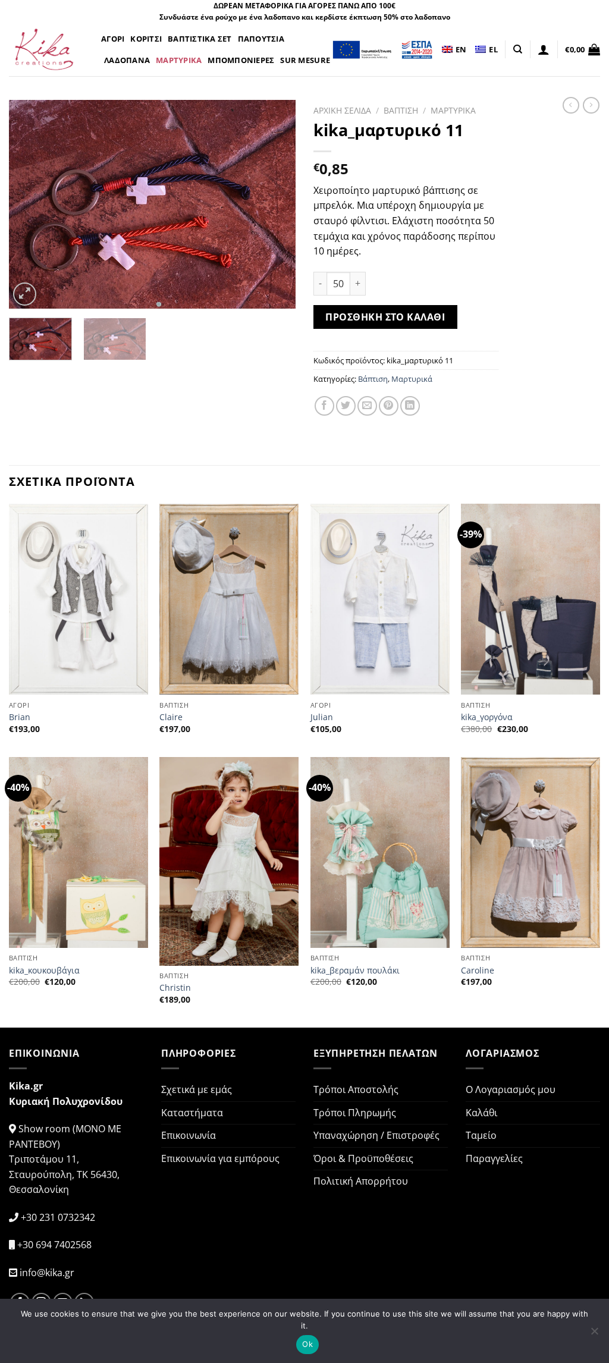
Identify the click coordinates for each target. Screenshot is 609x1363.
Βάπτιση (373, 378)
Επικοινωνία (188, 1135)
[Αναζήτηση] (517, 49)
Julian (321, 717)
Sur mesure (305, 60)
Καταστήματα (192, 1112)
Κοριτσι (146, 38)
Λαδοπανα (127, 60)
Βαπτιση (401, 110)
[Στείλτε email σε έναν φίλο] (367, 406)
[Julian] (380, 599)
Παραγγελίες (494, 1158)
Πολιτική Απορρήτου (360, 1181)
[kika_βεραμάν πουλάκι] (380, 853)
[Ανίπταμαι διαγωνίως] (24, 294)
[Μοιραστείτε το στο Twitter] (346, 406)
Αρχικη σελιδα (342, 110)
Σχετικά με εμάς (196, 1089)
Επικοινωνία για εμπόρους (220, 1158)
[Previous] (29, 204)
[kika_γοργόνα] (530, 599)
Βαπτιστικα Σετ (200, 38)
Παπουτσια (261, 38)
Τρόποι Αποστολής (355, 1089)
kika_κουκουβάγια (44, 970)
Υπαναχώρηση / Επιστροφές (376, 1135)
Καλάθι (481, 1112)
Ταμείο (481, 1135)
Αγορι (112, 38)
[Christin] (229, 861)
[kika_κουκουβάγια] (78, 853)
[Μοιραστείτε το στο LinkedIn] (410, 406)
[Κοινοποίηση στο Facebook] (324, 406)
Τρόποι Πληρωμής (354, 1112)
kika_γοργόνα (487, 717)
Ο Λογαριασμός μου (510, 1089)
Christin (175, 987)
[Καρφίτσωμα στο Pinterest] (388, 406)
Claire (171, 717)
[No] (594, 1334)
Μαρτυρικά (411, 378)
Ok (307, 1344)
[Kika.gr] (46, 49)
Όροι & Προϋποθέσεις (363, 1158)
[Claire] (229, 599)
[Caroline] (530, 853)
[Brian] (78, 599)
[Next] (274, 204)
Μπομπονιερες (241, 60)
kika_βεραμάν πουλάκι (355, 970)
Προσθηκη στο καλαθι (385, 317)
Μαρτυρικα (179, 60)
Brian (19, 717)
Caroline (477, 970)
